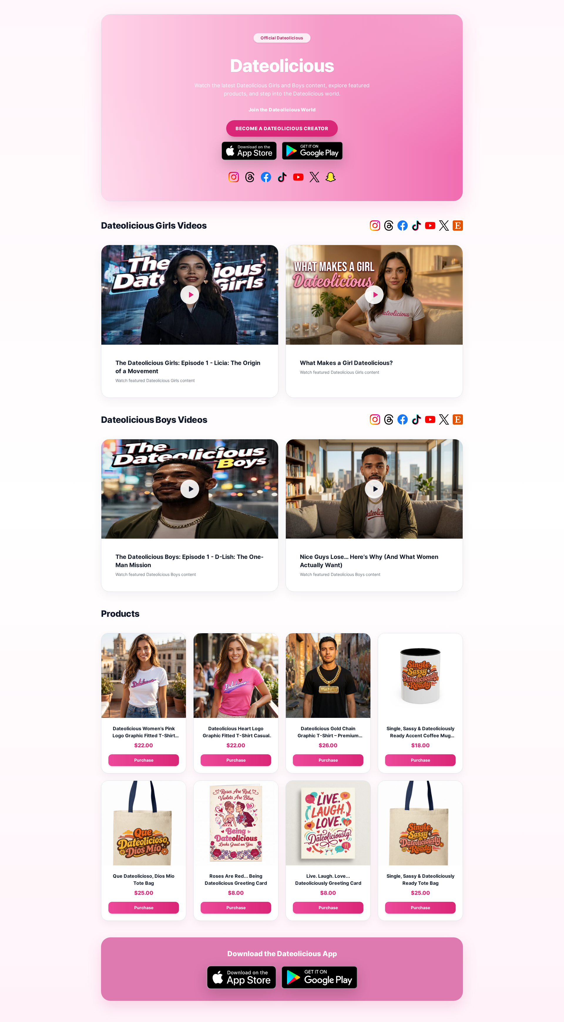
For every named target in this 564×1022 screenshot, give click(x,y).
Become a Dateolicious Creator (282, 128)
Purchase (143, 760)
